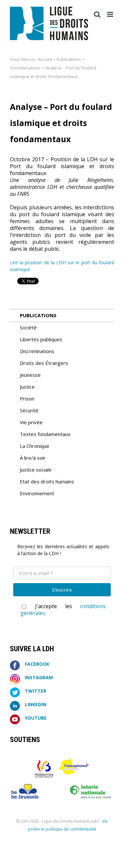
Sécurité (29, 410)
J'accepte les (63, 610)
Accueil (45, 59)
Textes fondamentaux (45, 434)
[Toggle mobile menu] (110, 14)
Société (28, 327)
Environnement (37, 493)
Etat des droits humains (47, 481)
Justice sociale (36, 469)
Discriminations (25, 68)
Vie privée (31, 422)
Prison (27, 398)
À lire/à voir (33, 457)
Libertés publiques (41, 339)
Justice (27, 386)
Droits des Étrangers (44, 363)
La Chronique (34, 446)
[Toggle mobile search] (97, 14)
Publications (69, 59)
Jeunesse (30, 375)
